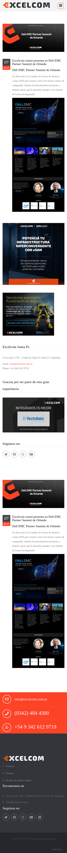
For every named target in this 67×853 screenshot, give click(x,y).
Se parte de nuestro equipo (18, 780)
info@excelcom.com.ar (21, 364)
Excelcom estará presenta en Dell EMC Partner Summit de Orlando (36, 62)
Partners (10, 773)
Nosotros (10, 766)
